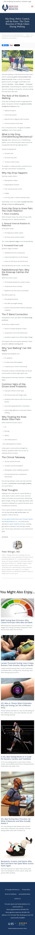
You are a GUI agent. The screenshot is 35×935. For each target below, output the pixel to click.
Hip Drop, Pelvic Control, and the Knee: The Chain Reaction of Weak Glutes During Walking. (17, 36)
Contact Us (17, 898)
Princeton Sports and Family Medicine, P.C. (13, 35)
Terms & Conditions (11, 894)
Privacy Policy (26, 889)
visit (30, 1)
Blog (27, 35)
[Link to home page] (13, 8)
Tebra (25, 928)
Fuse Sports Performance (11, 519)
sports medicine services (17, 524)
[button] (32, 6)
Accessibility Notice (24, 894)
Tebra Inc (17, 889)
